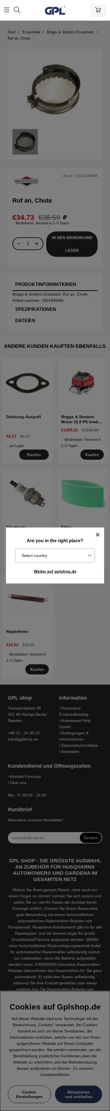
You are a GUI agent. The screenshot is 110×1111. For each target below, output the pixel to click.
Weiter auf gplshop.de (55, 571)
